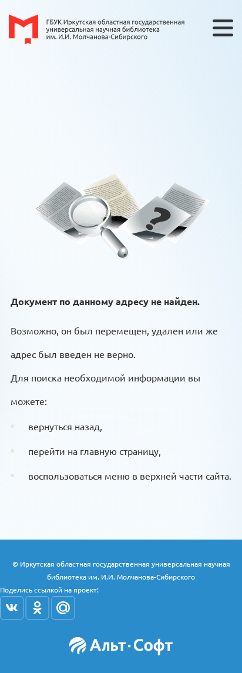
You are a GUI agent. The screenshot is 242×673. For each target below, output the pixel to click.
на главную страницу (113, 451)
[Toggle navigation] (223, 28)
